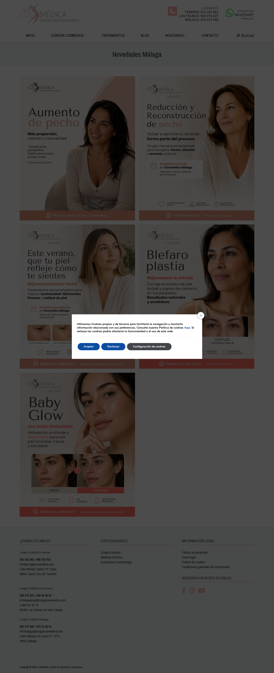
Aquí (187, 328)
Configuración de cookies (149, 346)
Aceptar (89, 346)
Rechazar (113, 346)
